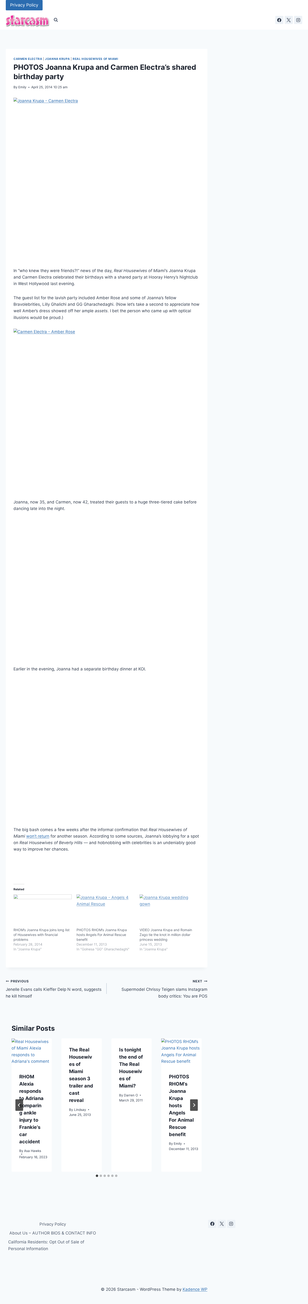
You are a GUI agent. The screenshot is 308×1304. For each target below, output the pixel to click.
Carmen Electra (27, 59)
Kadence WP (195, 1289)
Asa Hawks (32, 1151)
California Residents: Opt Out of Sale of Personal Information (46, 1245)
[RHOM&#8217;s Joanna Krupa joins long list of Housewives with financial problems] (42, 911)
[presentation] (32, 1051)
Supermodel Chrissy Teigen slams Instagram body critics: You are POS (164, 989)
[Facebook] (279, 20)
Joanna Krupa (57, 59)
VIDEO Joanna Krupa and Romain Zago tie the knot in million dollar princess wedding (166, 934)
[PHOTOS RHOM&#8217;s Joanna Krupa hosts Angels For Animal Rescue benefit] (106, 911)
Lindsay (80, 1110)
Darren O (131, 1095)
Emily (22, 87)
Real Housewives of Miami (95, 59)
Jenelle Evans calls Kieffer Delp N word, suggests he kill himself (54, 989)
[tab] (97, 1176)
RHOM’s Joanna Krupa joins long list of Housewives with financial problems (41, 934)
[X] (289, 20)
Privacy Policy (24, 4)
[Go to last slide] (19, 1105)
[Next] (194, 1105)
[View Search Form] (55, 20)
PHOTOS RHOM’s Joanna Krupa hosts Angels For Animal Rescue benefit (102, 934)
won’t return (37, 836)
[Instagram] (298, 20)
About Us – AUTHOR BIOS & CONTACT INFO (52, 1233)
